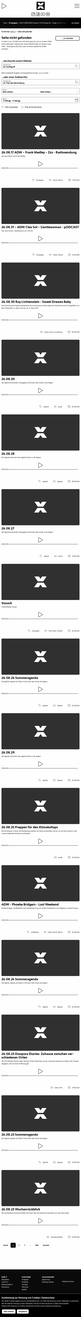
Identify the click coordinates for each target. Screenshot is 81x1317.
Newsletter (5, 1280)
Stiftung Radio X (7, 1285)
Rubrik (5, 90)
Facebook (25, 1282)
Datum (5, 99)
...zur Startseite (67, 38)
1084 (37, 1245)
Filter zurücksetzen (11, 107)
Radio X (13, 32)
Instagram (25, 1280)
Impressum (5, 1287)
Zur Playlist (75, 23)
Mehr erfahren (9, 1312)
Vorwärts (46, 1245)
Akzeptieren (23, 1312)
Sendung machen (48, 1282)
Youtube (25, 1285)
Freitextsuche (7, 65)
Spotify (24, 1290)
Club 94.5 (4, 1282)
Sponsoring (46, 1280)
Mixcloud (25, 1287)
